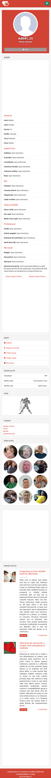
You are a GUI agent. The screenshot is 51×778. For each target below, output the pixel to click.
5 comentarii (42, 635)
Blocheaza (10, 363)
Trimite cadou (11, 358)
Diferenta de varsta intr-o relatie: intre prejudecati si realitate (32, 645)
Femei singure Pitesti (14, 276)
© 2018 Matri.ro (26, 777)
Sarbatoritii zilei (9, 434)
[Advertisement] (25, 87)
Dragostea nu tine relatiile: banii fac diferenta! (33, 572)
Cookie (32, 774)
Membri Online (8, 426)
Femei (5, 429)
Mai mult (23, 635)
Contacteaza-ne (13, 772)
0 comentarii (42, 709)
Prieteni (9, 343)
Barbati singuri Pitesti (37, 276)
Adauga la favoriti (12, 348)
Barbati (5, 431)
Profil (26, 49)
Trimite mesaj (11, 353)
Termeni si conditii (28, 772)
